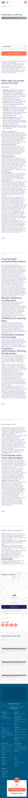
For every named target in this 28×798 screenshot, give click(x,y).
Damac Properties (4, 771)
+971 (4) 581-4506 (14, 709)
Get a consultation (14, 53)
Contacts (3, 793)
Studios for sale (17, 744)
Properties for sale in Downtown (7, 744)
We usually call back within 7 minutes (8, 613)
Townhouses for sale (5, 716)
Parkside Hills (3, 760)
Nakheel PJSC (4, 774)
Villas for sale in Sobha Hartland (7, 735)
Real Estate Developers (18, 762)
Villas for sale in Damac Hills (6, 731)
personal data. (4, 611)
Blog (15, 763)
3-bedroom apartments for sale (20, 749)
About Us (16, 759)
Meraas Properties (4, 776)
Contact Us (16, 760)
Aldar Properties (4, 773)
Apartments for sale (5, 713)
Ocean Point (3, 759)
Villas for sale (3, 715)
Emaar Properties (4, 770)
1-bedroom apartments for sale (20, 746)
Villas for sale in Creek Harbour (7, 733)
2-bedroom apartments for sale (20, 747)
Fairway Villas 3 (4, 762)
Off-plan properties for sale (6, 718)
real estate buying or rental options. (13, 564)
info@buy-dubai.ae (14, 707)
